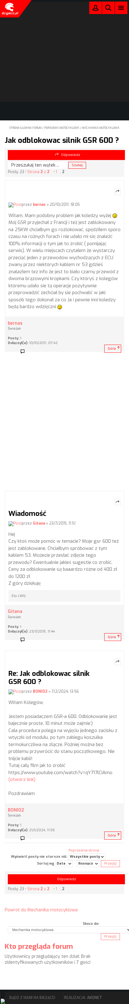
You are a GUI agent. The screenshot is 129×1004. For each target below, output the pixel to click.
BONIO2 (40, 691)
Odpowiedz (70, 155)
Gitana (39, 523)
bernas (39, 204)
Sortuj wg (46, 863)
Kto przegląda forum (39, 946)
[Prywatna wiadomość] (24, 352)
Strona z (38, 171)
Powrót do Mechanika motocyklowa (41, 910)
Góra (112, 348)
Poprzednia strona (84, 850)
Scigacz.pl (9, 8)
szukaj (108, 8)
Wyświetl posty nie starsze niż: (39, 856)
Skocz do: (91, 923)
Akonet (94, 997)
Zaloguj (95, 9)
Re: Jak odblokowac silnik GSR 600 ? (49, 677)
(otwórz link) (21, 779)
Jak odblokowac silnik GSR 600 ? (62, 140)
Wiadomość (27, 513)
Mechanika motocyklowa (100, 128)
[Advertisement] (64, 423)
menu (121, 8)
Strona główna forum (25, 128)
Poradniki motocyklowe (62, 128)
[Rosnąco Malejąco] (88, 863)
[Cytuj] (118, 191)
